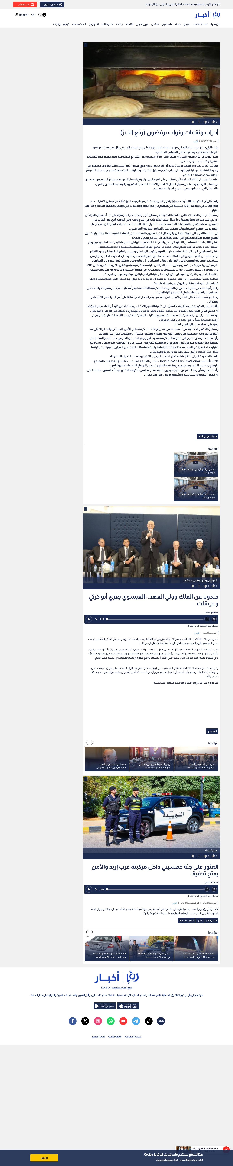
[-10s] (207, 619)
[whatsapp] (111, 1021)
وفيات (56, 24)
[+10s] (214, 619)
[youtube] (123, 1021)
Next (87, 743)
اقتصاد (129, 24)
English (23, 14)
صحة (178, 24)
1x (96, 619)
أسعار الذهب (200, 24)
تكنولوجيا (94, 24)
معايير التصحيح (98, 1036)
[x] (85, 1021)
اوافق (44, 1157)
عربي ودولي (142, 24)
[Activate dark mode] (42, 14)
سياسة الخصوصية (164, 1160)
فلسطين (167, 24)
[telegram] (136, 1021)
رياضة (119, 24)
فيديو (66, 24)
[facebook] (73, 1021)
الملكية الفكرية (114, 1036)
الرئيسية (215, 24)
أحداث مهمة (79, 24)
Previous (92, 743)
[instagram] (98, 1021)
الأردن (186, 24)
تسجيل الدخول (51, 4)
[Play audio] (89, 619)
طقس (155, 24)
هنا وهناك (107, 24)
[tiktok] (149, 1021)
